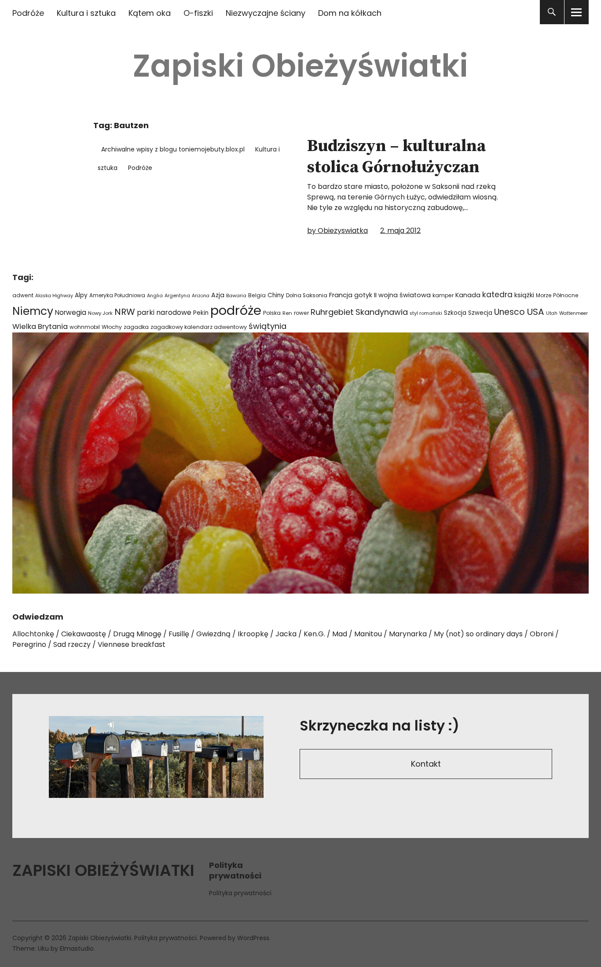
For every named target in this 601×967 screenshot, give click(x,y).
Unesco (509, 312)
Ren (287, 313)
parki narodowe (164, 312)
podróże (235, 310)
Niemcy (32, 311)
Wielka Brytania (40, 326)
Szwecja (480, 313)
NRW (124, 312)
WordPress (253, 938)
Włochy (112, 327)
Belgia (257, 295)
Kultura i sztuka (86, 12)
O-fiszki (198, 12)
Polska (272, 313)
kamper (443, 295)
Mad (339, 634)
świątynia (267, 326)
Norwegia (70, 312)
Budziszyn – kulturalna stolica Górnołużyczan (396, 157)
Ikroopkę (253, 634)
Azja (217, 295)
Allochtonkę (33, 634)
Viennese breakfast (131, 644)
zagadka (136, 327)
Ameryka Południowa (117, 295)
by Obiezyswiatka (337, 230)
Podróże (28, 12)
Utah (551, 313)
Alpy (81, 295)
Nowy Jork (100, 313)
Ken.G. (314, 634)
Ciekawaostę (83, 634)
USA (535, 312)
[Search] (552, 12)
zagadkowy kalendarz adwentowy (198, 327)
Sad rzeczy (72, 644)
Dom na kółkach (349, 12)
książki (524, 295)
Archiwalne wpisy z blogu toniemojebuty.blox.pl (173, 149)
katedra (497, 294)
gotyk (363, 295)
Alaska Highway (54, 295)
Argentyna (177, 295)
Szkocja (455, 313)
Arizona (200, 295)
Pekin (201, 313)
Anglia (155, 295)
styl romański (426, 313)
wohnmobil (85, 327)
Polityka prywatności (240, 893)
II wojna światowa (402, 295)
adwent (22, 295)
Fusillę (179, 634)
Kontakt (426, 763)
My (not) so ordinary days (478, 634)
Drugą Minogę (137, 634)
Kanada (467, 295)
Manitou (368, 634)
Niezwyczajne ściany (265, 12)
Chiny (276, 295)
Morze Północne (557, 295)
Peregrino (29, 644)
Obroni (541, 634)
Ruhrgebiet (332, 311)
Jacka (286, 634)
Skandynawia (381, 311)
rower (301, 313)
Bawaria (236, 295)
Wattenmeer (573, 313)
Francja (340, 295)
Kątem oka (149, 12)
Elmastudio (77, 948)
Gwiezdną (213, 634)
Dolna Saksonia (306, 295)
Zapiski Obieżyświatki (300, 66)
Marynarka (408, 634)
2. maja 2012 (400, 230)
